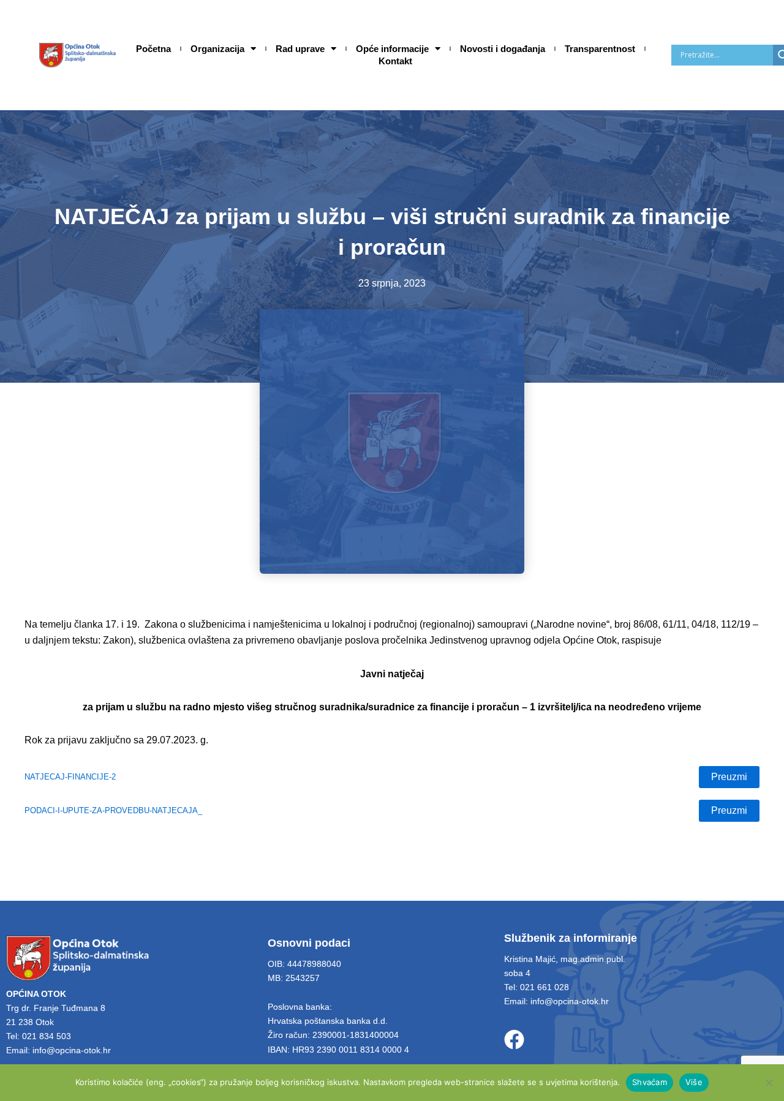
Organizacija (217, 48)
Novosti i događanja (502, 48)
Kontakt (395, 61)
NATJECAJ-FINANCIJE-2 (70, 776)
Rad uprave (300, 48)
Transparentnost (600, 48)
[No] (769, 1083)
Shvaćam (649, 1082)
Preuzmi (729, 777)
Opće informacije (392, 48)
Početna (153, 48)
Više (694, 1082)
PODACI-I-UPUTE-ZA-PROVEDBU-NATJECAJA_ (113, 810)
